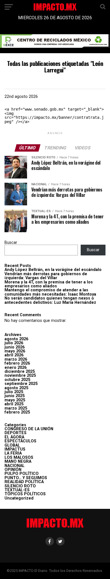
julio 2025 (14, 391)
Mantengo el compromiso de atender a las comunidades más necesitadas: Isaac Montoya (50, 292)
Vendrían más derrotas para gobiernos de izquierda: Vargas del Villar (46, 276)
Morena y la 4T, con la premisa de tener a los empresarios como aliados (49, 284)
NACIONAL (15, 465)
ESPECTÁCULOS (20, 441)
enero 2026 (16, 367)
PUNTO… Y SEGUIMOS (26, 477)
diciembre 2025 (20, 371)
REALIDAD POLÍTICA (24, 481)
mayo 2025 (15, 400)
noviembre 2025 (20, 375)
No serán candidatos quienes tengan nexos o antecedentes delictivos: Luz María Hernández (50, 300)
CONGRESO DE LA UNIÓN (29, 429)
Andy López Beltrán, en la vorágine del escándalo (53, 269)
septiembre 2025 (21, 383)
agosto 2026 (16, 339)
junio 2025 (15, 395)
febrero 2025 (17, 412)
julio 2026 (14, 343)
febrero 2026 (17, 363)
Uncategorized (19, 498)
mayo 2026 (15, 351)
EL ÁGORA (14, 437)
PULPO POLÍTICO (22, 473)
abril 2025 (14, 404)
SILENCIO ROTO (20, 486)
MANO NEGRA (18, 461)
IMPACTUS (15, 449)
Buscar (11, 242)
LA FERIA (13, 453)
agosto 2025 (16, 388)
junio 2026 (15, 347)
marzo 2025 (16, 408)
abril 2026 (14, 355)
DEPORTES (16, 433)
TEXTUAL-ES (17, 490)
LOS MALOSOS (19, 457)
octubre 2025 (17, 379)
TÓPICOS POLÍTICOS (25, 494)
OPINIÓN (13, 469)
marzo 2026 (16, 359)
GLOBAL (12, 445)
